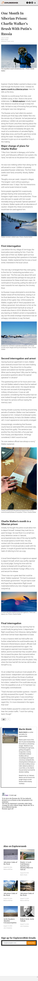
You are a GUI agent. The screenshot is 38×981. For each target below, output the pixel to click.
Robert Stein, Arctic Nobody (27, 920)
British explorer (19, 101)
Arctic (12, 41)
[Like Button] (3, 719)
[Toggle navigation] (35, 2)
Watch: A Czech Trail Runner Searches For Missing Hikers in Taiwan (26, 865)
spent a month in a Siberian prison (14, 89)
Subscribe (31, 943)
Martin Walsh (4, 39)
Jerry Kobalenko (8, 928)
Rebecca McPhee (8, 869)
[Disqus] (19, 816)
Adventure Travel (5, 41)
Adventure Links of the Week (10, 863)
